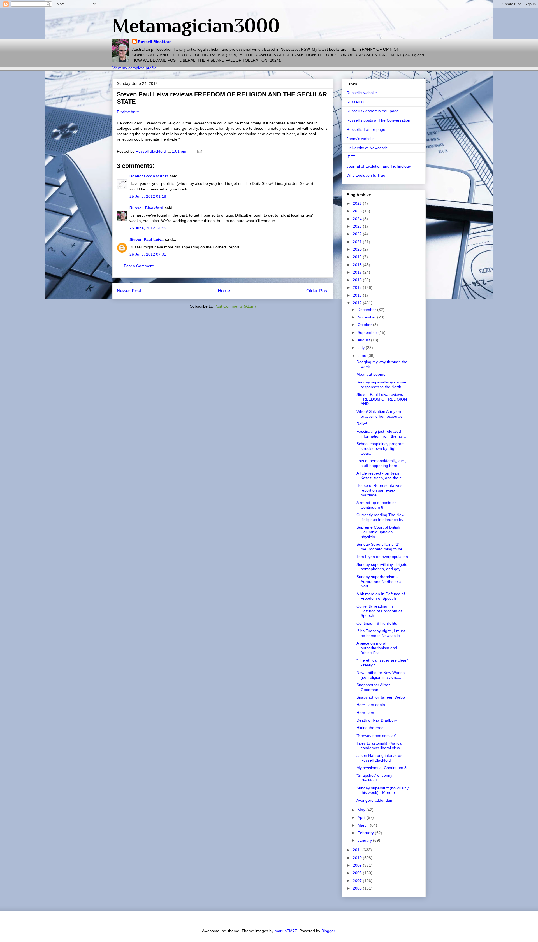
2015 (358, 287)
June (362, 355)
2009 (358, 865)
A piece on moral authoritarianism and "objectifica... (376, 648)
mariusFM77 (286, 931)
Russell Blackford (155, 41)
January (365, 840)
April (362, 817)
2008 (358, 873)
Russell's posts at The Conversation (378, 120)
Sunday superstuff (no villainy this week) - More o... (382, 790)
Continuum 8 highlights (376, 623)
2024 (358, 219)
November (367, 317)
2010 (358, 857)
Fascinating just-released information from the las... (381, 433)
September (368, 332)
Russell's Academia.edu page (373, 111)
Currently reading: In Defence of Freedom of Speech (379, 611)
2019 (358, 257)
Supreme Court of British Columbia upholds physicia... (378, 532)
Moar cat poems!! (372, 374)
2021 (358, 241)
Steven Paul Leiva (146, 239)
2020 (358, 249)
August (364, 340)
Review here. (128, 112)
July (362, 347)
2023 (358, 226)
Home (224, 291)
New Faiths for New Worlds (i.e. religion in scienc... (380, 675)
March (364, 825)
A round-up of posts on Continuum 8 (376, 505)
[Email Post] (199, 151)
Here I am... (366, 712)
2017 (358, 272)
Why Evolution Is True (366, 175)
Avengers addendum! (375, 800)
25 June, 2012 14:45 (147, 228)
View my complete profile (134, 68)
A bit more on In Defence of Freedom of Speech (380, 596)
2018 (358, 264)
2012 (358, 303)
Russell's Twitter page (366, 129)
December (367, 309)
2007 (358, 880)
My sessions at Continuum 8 (381, 768)
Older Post (317, 291)
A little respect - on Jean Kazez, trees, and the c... (380, 475)
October (365, 324)
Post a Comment (139, 266)
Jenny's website (361, 138)
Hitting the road (370, 727)
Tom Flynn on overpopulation (382, 556)
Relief (361, 424)
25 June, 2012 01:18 (147, 196)
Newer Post (129, 291)
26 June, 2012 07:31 (147, 254)
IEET (351, 157)
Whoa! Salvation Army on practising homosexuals (379, 413)
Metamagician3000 (196, 25)
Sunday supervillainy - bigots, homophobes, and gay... (382, 566)
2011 (357, 850)
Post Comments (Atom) (235, 306)
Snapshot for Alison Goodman (373, 687)
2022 (358, 234)
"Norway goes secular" (376, 735)
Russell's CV (358, 102)
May (362, 810)
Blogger (328, 931)
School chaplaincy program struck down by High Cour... (380, 448)
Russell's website (362, 92)
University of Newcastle (367, 148)
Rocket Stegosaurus (148, 176)
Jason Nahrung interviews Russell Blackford (379, 757)
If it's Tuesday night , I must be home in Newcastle (380, 633)
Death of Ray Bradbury (376, 720)
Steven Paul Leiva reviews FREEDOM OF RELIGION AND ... (381, 399)
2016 (358, 280)
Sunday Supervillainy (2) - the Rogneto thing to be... (381, 546)
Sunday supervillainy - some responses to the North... (381, 384)
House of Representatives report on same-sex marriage (379, 490)
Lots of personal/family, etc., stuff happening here (381, 463)
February (366, 833)
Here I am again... (372, 705)
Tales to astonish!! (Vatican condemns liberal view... (380, 745)
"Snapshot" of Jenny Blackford (374, 777)
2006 (358, 888)
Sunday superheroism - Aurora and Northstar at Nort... (379, 581)
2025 (358, 211)
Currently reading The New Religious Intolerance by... (381, 517)
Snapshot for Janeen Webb (380, 697)
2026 (358, 203)
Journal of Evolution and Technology (379, 166)
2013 (358, 295)
